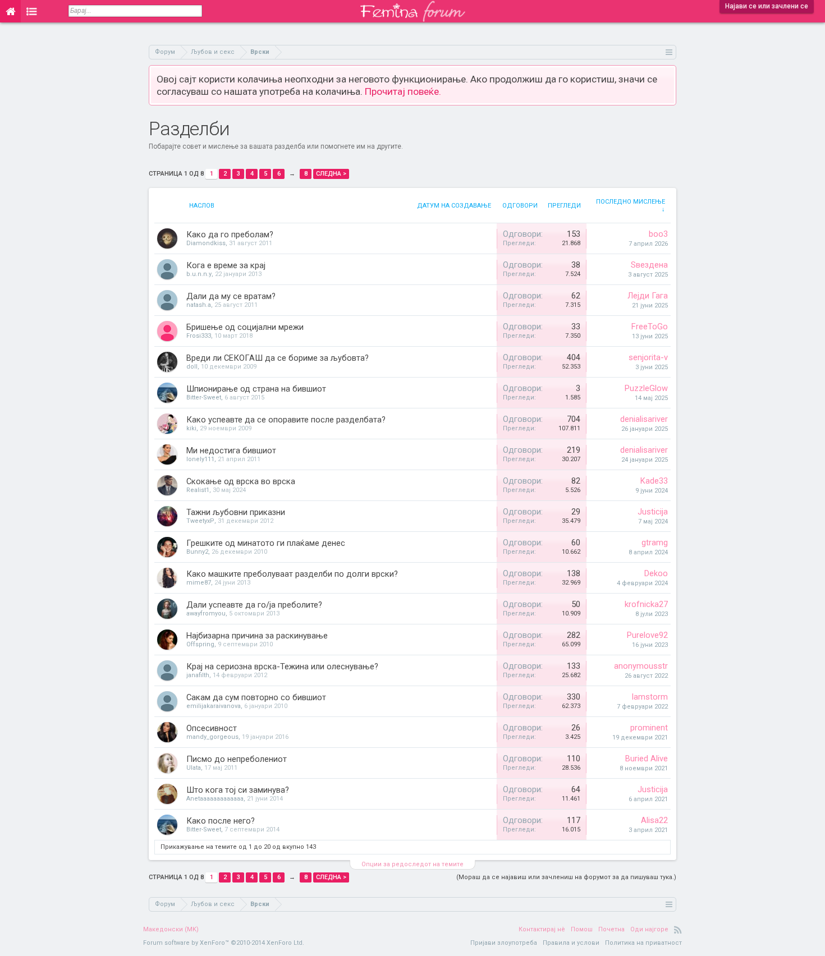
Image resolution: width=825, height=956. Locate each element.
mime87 (198, 582)
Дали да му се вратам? (231, 296)
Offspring (200, 644)
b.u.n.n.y (199, 274)
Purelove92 (647, 635)
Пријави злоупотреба (503, 942)
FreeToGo (649, 326)
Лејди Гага (647, 296)
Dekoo (656, 573)
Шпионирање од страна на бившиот (256, 389)
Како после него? (220, 821)
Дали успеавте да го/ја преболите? (254, 605)
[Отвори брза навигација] (669, 52)
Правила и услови (571, 942)
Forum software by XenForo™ (223, 942)
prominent (649, 728)
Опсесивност (211, 728)
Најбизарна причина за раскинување (257, 636)
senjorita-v (648, 357)
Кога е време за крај (225, 265)
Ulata (193, 767)
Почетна (611, 929)
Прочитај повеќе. (403, 91)
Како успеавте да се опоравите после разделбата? (286, 420)
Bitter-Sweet (203, 397)
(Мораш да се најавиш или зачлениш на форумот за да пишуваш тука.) (566, 877)
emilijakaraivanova (213, 706)
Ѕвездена (649, 265)
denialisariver (644, 419)
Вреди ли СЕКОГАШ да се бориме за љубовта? (277, 358)
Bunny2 (197, 551)
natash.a (198, 305)
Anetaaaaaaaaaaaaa (215, 798)
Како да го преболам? (229, 234)
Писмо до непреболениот (236, 759)
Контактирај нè (542, 929)
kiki (191, 428)
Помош (582, 929)
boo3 (658, 234)
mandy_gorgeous (212, 737)
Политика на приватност (643, 942)
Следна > (331, 173)
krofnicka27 (646, 604)
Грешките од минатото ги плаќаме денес (265, 543)
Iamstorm (649, 697)
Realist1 (197, 490)
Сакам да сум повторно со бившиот (256, 697)
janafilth (197, 675)
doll (192, 366)
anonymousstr (641, 666)
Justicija (653, 512)
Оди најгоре (649, 929)
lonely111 (200, 459)
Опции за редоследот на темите (412, 864)
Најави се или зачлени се (766, 6)
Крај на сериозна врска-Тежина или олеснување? (282, 666)
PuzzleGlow (646, 388)
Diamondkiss (206, 243)
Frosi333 (198, 335)
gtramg (654, 542)
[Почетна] (10, 11)
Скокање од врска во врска (240, 481)
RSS (678, 930)
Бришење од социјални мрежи (245, 327)
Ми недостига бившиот (231, 450)
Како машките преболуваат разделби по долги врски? (292, 574)
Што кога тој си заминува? (237, 790)
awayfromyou (206, 613)
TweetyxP (200, 521)
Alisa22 (654, 820)
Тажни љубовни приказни (235, 512)
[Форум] (32, 11)
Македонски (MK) (171, 929)
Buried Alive (646, 758)
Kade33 (654, 481)
